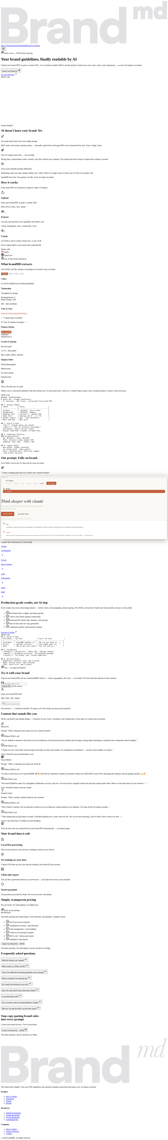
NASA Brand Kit (13, 1117)
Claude (4, 274)
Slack (22, 274)
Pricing (28, 46)
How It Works (6, 46)
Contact (9, 1134)
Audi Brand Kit (12, 1120)
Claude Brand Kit (13, 1115)
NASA (11, 274)
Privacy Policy (11, 1129)
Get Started (35, 46)
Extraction (16, 46)
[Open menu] (3, 49)
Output (22, 46)
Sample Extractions (13, 1113)
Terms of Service (12, 1131)
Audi (16, 274)
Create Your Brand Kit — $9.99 (13, 944)
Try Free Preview (8, 75)
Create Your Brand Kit (9, 71)
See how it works (8, 632)
